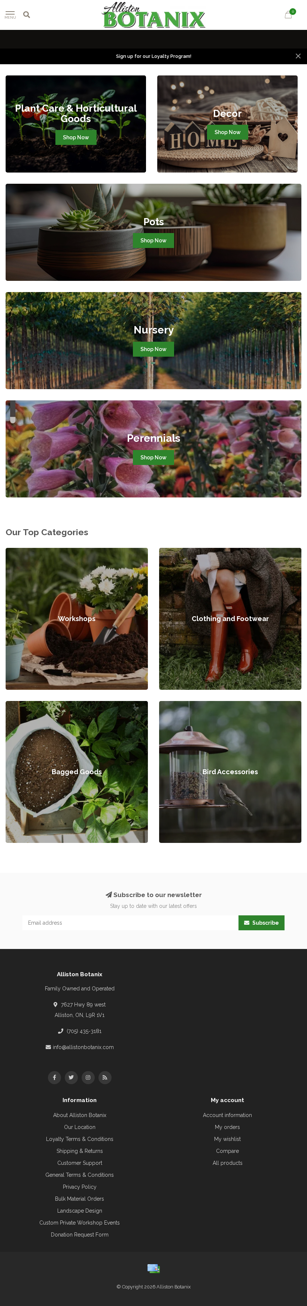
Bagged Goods (24, 705)
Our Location (79, 1127)
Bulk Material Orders (79, 1199)
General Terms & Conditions (79, 1175)
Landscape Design (79, 1211)
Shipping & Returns (80, 1151)
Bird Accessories (179, 705)
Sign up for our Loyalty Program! (153, 56)
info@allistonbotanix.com (83, 1047)
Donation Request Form (80, 1235)
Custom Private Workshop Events (79, 1223)
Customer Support (79, 1163)
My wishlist (227, 1139)
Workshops (20, 552)
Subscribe (265, 923)
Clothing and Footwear (187, 552)
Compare (227, 1151)
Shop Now (76, 137)
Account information (227, 1115)
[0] (288, 15)
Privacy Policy (80, 1187)
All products (228, 1163)
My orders (227, 1127)
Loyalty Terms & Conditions (79, 1139)
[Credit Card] (153, 1268)
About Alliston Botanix (79, 1115)
